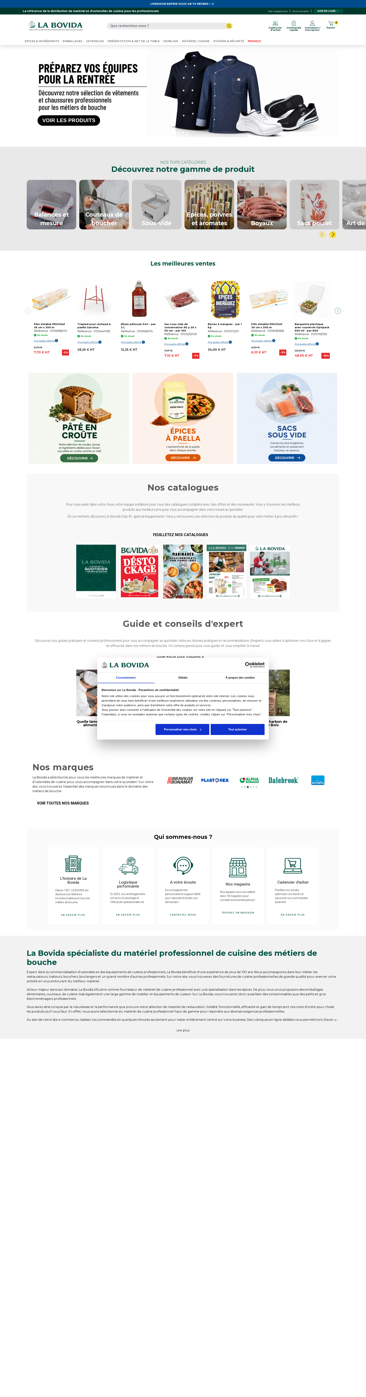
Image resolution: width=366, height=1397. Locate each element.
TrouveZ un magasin (238, 912)
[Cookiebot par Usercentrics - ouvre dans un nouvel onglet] (248, 665)
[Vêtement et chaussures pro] (183, 93)
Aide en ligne (326, 11)
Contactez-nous (183, 914)
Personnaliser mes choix (180, 729)
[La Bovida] (56, 26)
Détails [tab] (183, 677)
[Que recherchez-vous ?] (229, 26)
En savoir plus (73, 915)
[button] (183, 535)
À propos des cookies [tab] (240, 677)
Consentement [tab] (126, 677)
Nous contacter (300, 11)
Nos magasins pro (278, 11)
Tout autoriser (237, 729)
